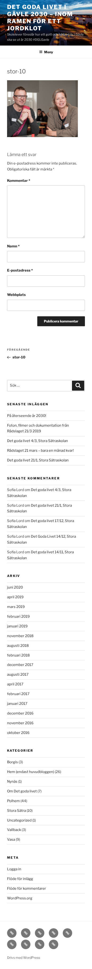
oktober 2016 (18, 733)
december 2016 (20, 713)
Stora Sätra (16, 810)
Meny (48, 52)
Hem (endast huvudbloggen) (30, 772)
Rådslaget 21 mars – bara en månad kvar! (40, 450)
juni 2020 (15, 587)
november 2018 (20, 636)
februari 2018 (18, 655)
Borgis (12, 762)
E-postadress (20, 270)
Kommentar (18, 181)
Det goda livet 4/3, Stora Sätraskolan (37, 441)
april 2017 (15, 684)
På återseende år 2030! (26, 416)
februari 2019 (18, 616)
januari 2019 (17, 626)
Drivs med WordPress (23, 958)
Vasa (11, 839)
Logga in (14, 869)
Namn (13, 246)
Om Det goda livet (22, 791)
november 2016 (20, 723)
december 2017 (20, 665)
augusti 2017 (18, 674)
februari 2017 (18, 694)
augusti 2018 (18, 645)
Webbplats (16, 295)
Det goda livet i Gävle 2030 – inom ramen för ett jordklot (40, 18)
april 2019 (15, 597)
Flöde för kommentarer (26, 888)
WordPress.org (19, 898)
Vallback (14, 830)
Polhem (13, 801)
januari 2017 (17, 703)
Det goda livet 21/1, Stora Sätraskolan (38, 460)
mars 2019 (16, 607)
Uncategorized (19, 820)
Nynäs (12, 781)
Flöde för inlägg (20, 879)
